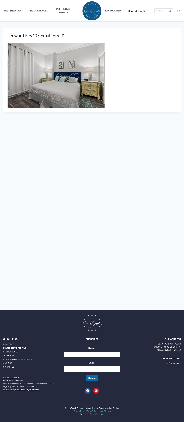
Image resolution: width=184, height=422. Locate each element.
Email (91, 363)
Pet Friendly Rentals (63, 11)
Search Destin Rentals (14, 348)
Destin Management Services (17, 359)
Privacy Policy (79, 411)
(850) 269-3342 (136, 10)
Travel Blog (9, 355)
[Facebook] (88, 391)
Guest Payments (11, 377)
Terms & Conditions (94, 411)
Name (92, 348)
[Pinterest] (96, 391)
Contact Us (8, 367)
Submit (92, 378)
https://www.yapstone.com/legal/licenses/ (21, 389)
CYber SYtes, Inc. (97, 414)
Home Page (8, 344)
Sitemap (107, 411)
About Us (7, 363)
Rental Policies (10, 352)
